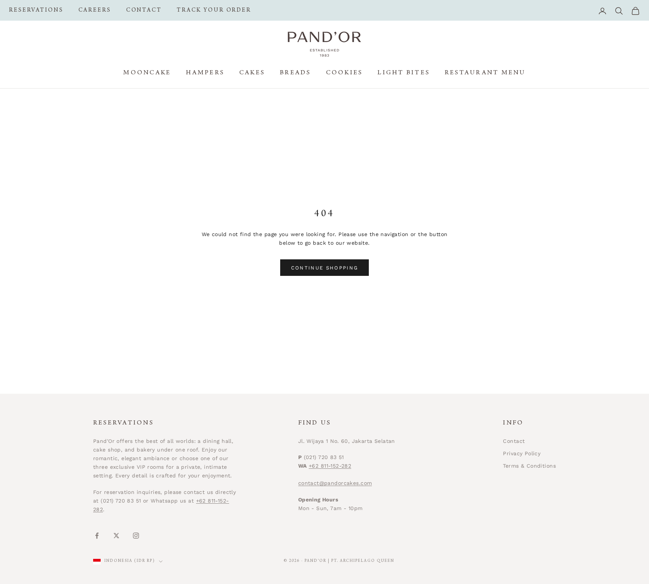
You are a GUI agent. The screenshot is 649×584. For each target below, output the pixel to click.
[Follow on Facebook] (97, 535)
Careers (94, 11)
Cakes (252, 73)
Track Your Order (214, 11)
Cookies (344, 73)
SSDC (548, 561)
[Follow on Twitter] (116, 535)
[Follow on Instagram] (136, 535)
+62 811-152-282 (330, 466)
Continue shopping (324, 268)
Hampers (205, 73)
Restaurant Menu (485, 73)
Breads (295, 73)
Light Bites (403, 73)
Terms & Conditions (529, 466)
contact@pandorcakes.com (335, 483)
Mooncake (147, 73)
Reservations (36, 11)
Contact (144, 11)
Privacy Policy (521, 453)
